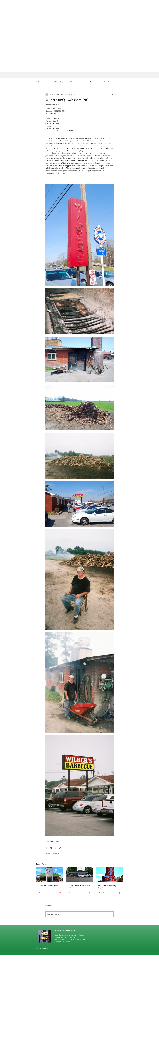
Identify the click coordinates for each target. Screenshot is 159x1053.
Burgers (62, 82)
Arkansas (80, 82)
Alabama (47, 82)
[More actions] (112, 94)
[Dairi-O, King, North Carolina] (49, 874)
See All (121, 864)
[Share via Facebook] (46, 848)
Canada (89, 82)
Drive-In (97, 82)
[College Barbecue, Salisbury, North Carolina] (79, 874)
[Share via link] (60, 848)
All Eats (38, 82)
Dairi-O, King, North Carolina (48, 885)
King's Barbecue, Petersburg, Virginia (107, 886)
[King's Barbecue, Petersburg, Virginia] (109, 874)
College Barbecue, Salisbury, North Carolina (79, 886)
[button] (120, 81)
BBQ (55, 82)
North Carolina (54, 841)
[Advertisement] (55, 59)
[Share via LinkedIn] (55, 848)
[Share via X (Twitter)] (51, 848)
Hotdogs (71, 82)
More (105, 82)
